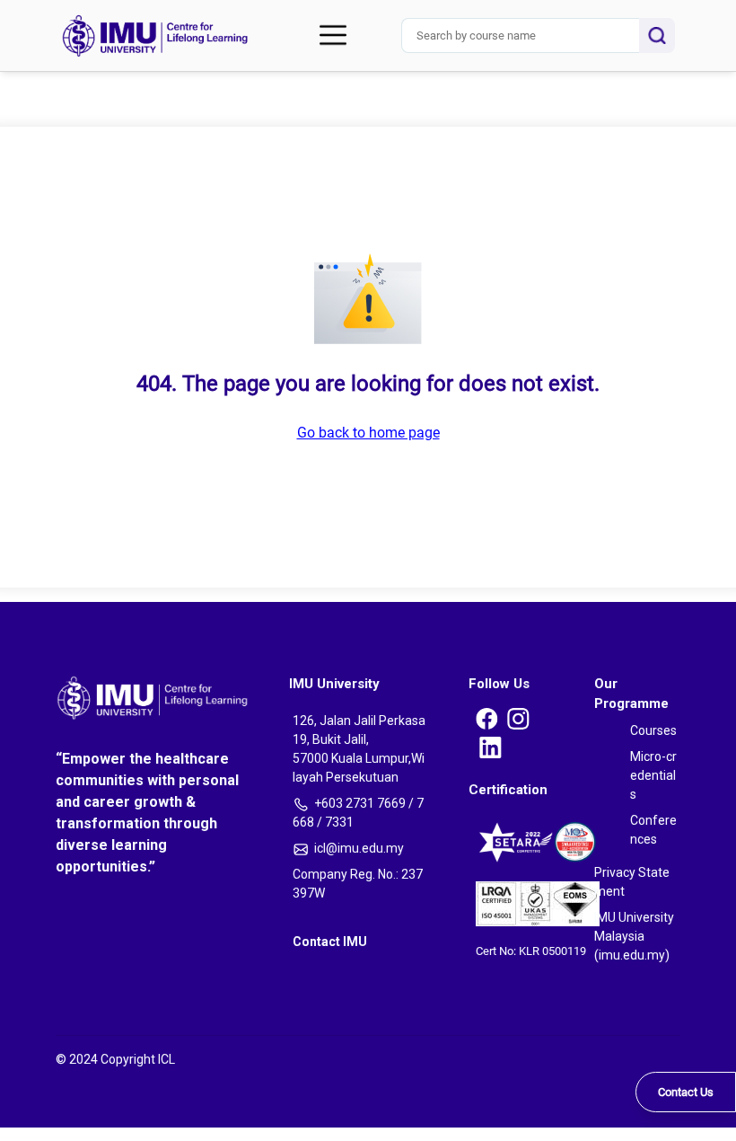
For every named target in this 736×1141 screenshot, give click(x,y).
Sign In (13, 187)
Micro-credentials (66, 95)
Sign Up (14, 327)
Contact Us (686, 1092)
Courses (41, 77)
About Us (43, 120)
